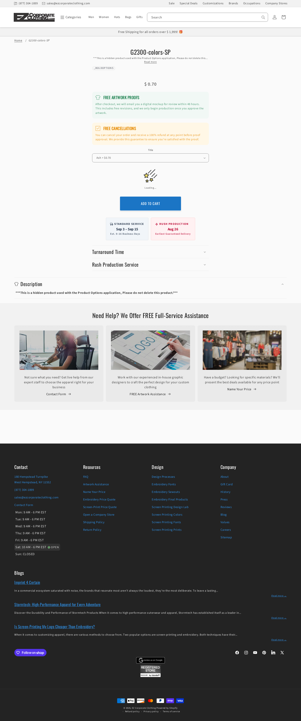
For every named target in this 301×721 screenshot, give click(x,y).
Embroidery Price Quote (99, 499)
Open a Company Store (98, 515)
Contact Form (56, 394)
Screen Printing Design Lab (170, 507)
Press (224, 499)
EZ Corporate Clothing (144, 708)
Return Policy (92, 530)
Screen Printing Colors (167, 515)
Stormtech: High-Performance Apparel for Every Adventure (57, 604)
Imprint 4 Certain (27, 582)
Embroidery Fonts (164, 484)
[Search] (263, 17)
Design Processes (163, 477)
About (225, 477)
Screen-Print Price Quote (100, 507)
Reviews (226, 507)
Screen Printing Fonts (166, 522)
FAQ (85, 477)
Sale (171, 3)
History (226, 492)
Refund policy (132, 711)
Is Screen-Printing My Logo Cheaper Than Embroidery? (54, 626)
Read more (150, 62)
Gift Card (227, 484)
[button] (70, 17)
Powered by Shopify (167, 708)
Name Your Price (239, 389)
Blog (224, 515)
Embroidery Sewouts (166, 492)
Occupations (251, 3)
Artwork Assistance (96, 484)
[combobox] (207, 17)
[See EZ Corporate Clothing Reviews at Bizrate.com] (150, 676)
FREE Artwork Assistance (148, 394)
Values (225, 522)
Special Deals (189, 3)
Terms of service (171, 711)
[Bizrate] (295, 718)
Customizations (213, 3)
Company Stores (276, 3)
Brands (233, 3)
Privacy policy (151, 711)
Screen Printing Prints (166, 530)
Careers (226, 530)
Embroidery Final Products (170, 499)
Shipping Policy (94, 522)
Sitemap (226, 537)
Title (150, 150)
